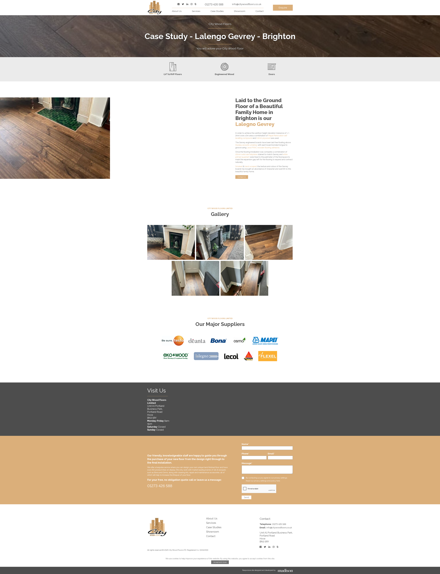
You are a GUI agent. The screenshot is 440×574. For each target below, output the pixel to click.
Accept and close (220, 562)
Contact (260, 11)
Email (271, 453)
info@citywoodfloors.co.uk (246, 4)
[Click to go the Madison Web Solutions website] (285, 570)
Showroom (239, 11)
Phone (245, 453)
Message (247, 463)
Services (196, 11)
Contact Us (242, 177)
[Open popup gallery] (171, 242)
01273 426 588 (214, 4)
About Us (177, 11)
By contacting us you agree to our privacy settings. (266, 478)
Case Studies (217, 11)
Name (245, 444)
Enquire (283, 7)
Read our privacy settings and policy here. (263, 481)
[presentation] (259, 488)
